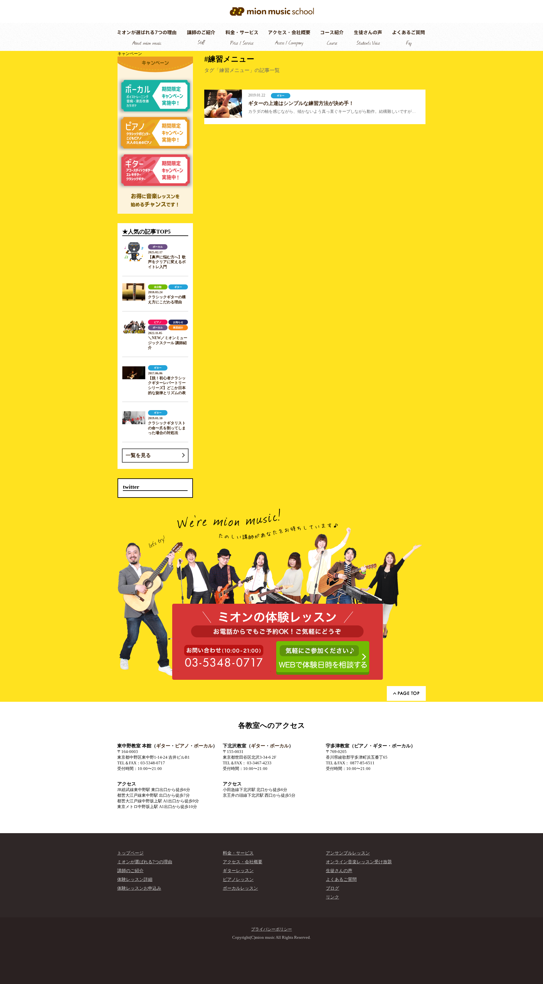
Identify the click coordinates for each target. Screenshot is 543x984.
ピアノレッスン (238, 879)
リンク (332, 897)
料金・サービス (238, 853)
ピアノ (182, 745)
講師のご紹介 (130, 870)
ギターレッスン (238, 870)
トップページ (130, 853)
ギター (163, 745)
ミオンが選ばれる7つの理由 (144, 862)
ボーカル (203, 745)
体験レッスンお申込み (139, 888)
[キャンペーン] (155, 135)
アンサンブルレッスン (348, 853)
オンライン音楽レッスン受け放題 (359, 862)
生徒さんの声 (339, 870)
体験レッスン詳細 (134, 879)
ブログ (332, 888)
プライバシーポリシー (271, 929)
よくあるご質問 (341, 879)
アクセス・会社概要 (242, 862)
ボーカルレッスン (240, 888)
